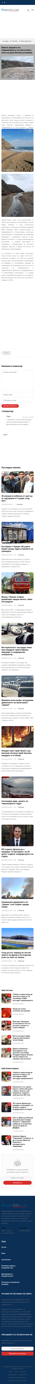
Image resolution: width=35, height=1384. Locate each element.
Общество (21, 605)
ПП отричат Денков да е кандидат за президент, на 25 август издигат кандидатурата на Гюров (17, 852)
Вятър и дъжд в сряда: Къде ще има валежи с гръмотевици (21, 1038)
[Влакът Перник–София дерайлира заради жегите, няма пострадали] (17, 583)
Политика (21, 78)
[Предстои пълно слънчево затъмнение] (6, 1013)
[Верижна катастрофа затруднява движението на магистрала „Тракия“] (17, 686)
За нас (3, 1247)
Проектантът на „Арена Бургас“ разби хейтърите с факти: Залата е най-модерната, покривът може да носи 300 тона (22, 1091)
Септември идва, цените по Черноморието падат (14, 802)
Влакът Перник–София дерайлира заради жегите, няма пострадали (16, 599)
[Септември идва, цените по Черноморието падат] (17, 787)
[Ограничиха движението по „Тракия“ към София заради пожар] (17, 888)
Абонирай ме (17, 1182)
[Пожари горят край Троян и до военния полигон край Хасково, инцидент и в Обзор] (17, 737)
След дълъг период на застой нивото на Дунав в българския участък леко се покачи (16, 955)
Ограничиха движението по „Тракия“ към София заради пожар (15, 904)
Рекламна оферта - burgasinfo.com (17, 1374)
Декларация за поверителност (17, 1377)
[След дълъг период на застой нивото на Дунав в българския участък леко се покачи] (17, 938)
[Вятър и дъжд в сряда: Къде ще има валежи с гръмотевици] (6, 1040)
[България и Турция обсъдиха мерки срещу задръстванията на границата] (17, 532)
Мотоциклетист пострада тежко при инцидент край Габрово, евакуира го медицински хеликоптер (16, 651)
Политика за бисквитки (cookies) (17, 1380)
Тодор (8, 416)
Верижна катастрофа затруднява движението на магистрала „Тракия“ (17, 702)
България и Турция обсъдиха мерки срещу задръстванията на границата (17, 548)
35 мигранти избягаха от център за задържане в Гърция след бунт (16, 498)
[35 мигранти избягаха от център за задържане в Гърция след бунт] (17, 482)
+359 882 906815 (24, 1230)
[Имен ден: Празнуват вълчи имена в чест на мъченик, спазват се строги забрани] (6, 1025)
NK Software (20, 1368)
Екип (3, 1253)
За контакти (6, 1259)
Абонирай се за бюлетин (17, 1353)
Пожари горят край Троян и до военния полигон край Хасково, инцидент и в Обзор (16, 753)
